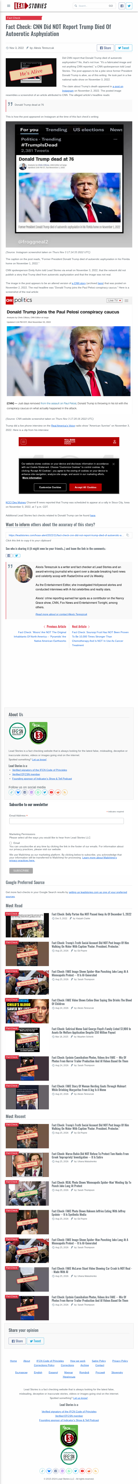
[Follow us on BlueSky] (18, 792)
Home (13, 1360)
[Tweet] (129, 6)
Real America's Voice (63, 425)
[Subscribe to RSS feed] (65, 792)
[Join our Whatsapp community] (38, 792)
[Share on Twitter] (16, 555)
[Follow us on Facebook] (25, 792)
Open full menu (9, 6)
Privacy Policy (120, 1360)
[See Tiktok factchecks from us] (11, 792)
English (38, 1372)
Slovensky (117, 1372)
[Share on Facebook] (9, 555)
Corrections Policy (44, 1365)
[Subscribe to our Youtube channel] (51, 792)
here (100, 283)
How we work (77, 1360)
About (26, 1360)
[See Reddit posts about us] (58, 792)
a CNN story (79, 283)
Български (21, 1372)
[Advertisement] (69, 677)
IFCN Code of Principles (50, 1360)
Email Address (18, 815)
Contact (99, 1365)
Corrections (67, 1365)
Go (111, 5)
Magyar (68, 1372)
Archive (84, 1365)
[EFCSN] (69, 1456)
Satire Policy (99, 1360)
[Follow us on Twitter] (45, 792)
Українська (69, 1376)
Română (84, 1372)
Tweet (125, 47)
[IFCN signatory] (69, 1436)
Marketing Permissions (22, 834)
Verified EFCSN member (26, 774)
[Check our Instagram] (31, 792)
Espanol (53, 1372)
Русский (100, 1372)
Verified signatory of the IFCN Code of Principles (39, 769)
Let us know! (39, 759)
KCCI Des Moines (16, 502)
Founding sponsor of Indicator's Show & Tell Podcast (42, 778)
